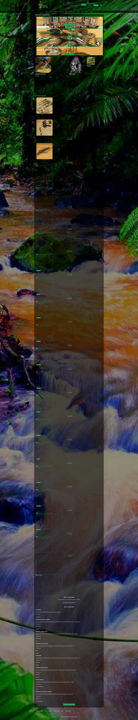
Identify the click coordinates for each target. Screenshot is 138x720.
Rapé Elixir (70, 344)
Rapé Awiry (70, 438)
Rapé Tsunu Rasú (69, 485)
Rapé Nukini (69, 391)
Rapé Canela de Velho (70, 554)
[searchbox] (75, 5)
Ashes (51, 11)
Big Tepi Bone (69, 161)
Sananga (66, 11)
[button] (38, 624)
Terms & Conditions (48, 711)
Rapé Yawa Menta (69, 367)
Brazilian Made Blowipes (46, 41)
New (82, 11)
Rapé (46, 11)
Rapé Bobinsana (70, 414)
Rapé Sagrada (69, 273)
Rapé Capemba (69, 297)
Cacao (74, 11)
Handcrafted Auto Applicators (48, 32)
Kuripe (63, 11)
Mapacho (55, 11)
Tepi (60, 11)
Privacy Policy (56, 711)
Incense (78, 11)
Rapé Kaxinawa (70, 250)
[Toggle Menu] (69, 2)
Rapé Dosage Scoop (69, 115)
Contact (91, 11)
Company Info (68, 711)
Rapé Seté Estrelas (69, 532)
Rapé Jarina (69, 461)
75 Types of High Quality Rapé (49, 20)
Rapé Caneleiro (69, 320)
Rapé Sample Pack (69, 183)
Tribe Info (86, 11)
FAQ (62, 711)
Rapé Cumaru (69, 205)
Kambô (70, 11)
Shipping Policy (39, 711)
